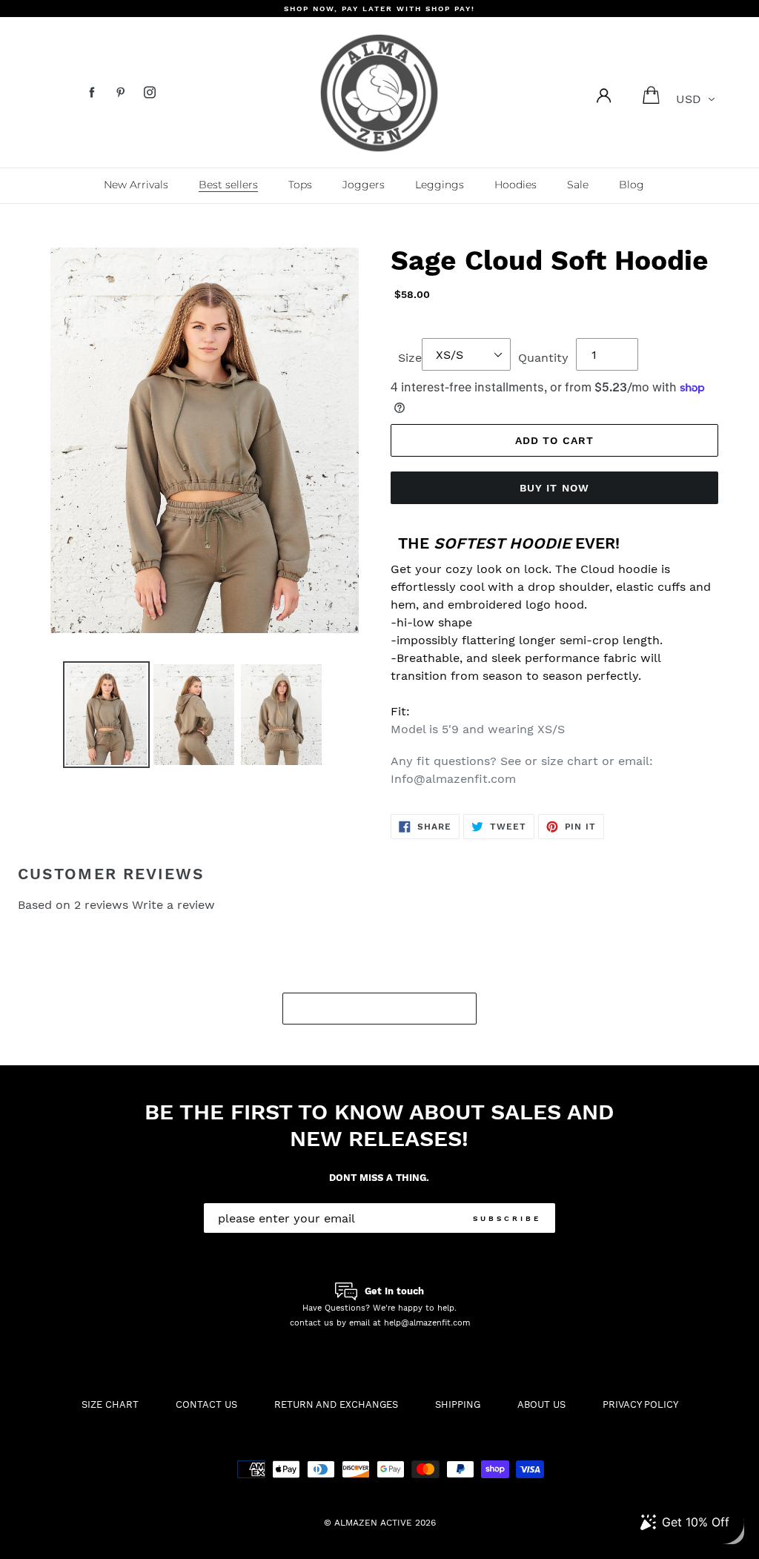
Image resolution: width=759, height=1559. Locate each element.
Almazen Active (373, 1522)
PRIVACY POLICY (640, 1404)
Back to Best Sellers (391, 1008)
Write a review (173, 905)
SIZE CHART (110, 1404)
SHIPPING (457, 1404)
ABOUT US (541, 1404)
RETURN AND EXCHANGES (336, 1404)
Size (410, 358)
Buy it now (554, 488)
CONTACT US (206, 1404)
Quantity (543, 358)
